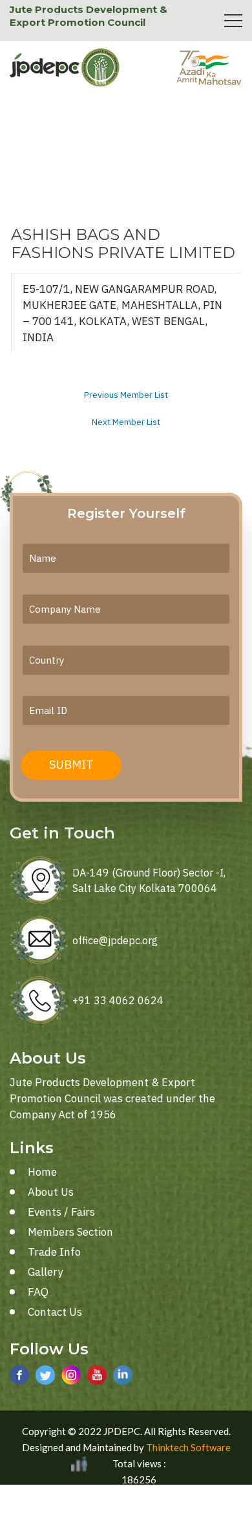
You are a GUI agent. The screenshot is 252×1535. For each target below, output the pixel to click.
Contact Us (55, 1312)
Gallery (45, 1272)
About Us (51, 1192)
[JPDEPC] (65, 68)
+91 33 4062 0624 (117, 1000)
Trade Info (54, 1252)
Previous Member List (126, 395)
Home (42, 1172)
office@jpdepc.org (115, 940)
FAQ (38, 1292)
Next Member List (126, 422)
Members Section (70, 1232)
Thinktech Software (188, 1447)
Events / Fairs (61, 1212)
